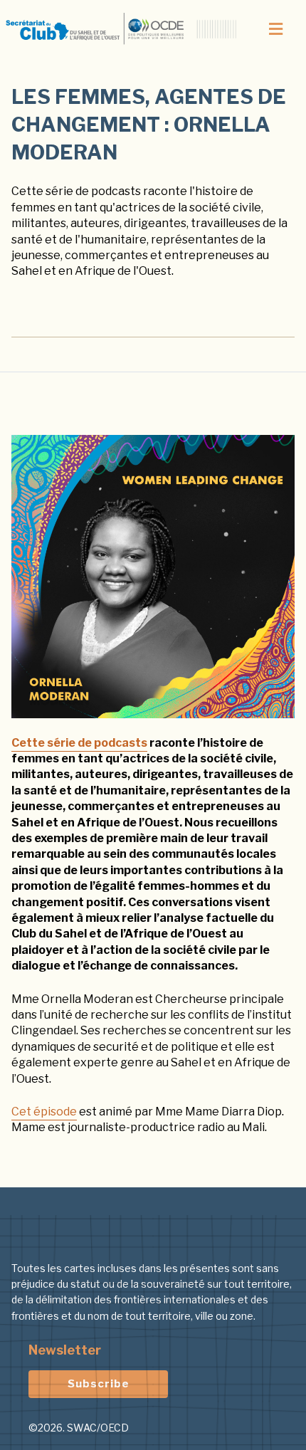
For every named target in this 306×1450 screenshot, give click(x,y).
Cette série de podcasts (79, 743)
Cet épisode (44, 1111)
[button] (275, 29)
